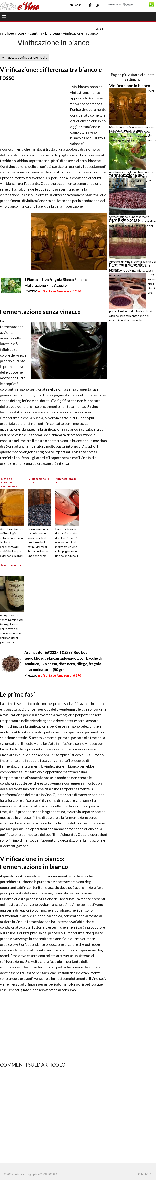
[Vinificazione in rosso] (46, 507)
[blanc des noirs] (18, 593)
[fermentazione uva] (128, 196)
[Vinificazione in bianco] (128, 106)
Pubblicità (144, 1174)
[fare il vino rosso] (128, 241)
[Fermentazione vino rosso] (128, 291)
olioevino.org (15, 33)
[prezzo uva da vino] (128, 151)
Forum (77, 5)
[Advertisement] (47, 28)
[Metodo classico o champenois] (18, 507)
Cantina (35, 33)
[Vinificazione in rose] (73, 507)
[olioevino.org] (20, 5)
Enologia (53, 33)
